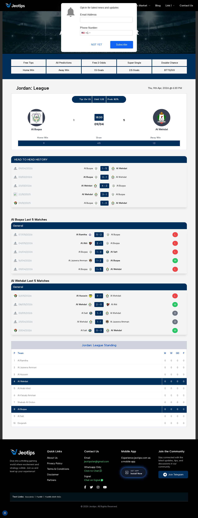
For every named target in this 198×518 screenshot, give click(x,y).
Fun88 (39, 497)
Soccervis (29, 497)
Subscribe (121, 44)
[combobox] (85, 32)
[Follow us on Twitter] (91, 487)
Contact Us (186, 5)
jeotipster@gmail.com (96, 461)
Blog (158, 5)
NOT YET (96, 44)
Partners (51, 480)
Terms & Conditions (58, 468)
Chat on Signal (92, 480)
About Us (52, 457)
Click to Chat (92, 470)
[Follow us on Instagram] (98, 487)
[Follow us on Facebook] (85, 487)
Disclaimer (53, 474)
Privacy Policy (54, 463)
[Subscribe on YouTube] (105, 487)
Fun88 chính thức (53, 497)
